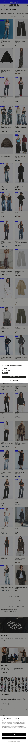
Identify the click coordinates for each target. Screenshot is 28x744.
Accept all (14, 734)
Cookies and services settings (14, 741)
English (4, 372)
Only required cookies (14, 738)
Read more (14, 731)
